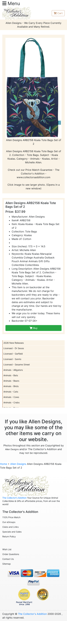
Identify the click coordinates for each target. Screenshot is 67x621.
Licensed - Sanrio (12, 359)
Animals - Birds (11, 386)
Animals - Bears (11, 380)
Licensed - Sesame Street (16, 364)
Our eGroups (8, 522)
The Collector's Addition (14, 497)
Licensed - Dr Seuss (13, 348)
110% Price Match (11, 517)
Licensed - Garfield (13, 353)
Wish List (6, 549)
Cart (60, 13)
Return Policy (9, 536)
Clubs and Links (10, 527)
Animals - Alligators (13, 370)
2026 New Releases (13, 342)
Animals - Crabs (11, 402)
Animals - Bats (10, 375)
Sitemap (6, 563)
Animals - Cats (10, 391)
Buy (35, 328)
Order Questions (10, 554)
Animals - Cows (11, 397)
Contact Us (8, 559)
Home (3, 463)
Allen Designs (12, 449)
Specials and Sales (12, 531)
